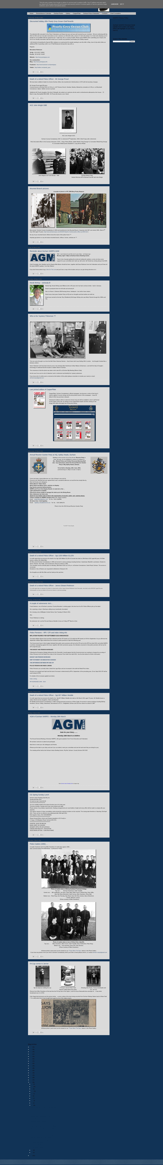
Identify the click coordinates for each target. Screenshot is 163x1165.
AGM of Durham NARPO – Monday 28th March (48, 716)
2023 (31, 1054)
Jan (32, 1152)
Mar (32, 1105)
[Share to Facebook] (41, 72)
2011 (31, 1082)
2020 (31, 1061)
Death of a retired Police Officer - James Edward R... (44, 1130)
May (32, 1100)
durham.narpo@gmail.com (100, 952)
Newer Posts (32, 1038)
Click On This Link (51, 269)
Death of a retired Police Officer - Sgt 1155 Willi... (43, 1128)
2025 (31, 1049)
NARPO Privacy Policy (118, 20)
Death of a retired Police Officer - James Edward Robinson (52, 585)
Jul (32, 1096)
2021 (31, 1058)
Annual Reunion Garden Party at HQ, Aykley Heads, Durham (53, 455)
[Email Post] (33, 71)
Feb (32, 1150)
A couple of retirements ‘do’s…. (41, 603)
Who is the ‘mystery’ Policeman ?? (43, 316)
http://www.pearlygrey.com (43, 57)
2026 (31, 1047)
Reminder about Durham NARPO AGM (44, 251)
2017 (31, 1068)
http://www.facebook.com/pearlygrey (46, 64)
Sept (32, 1091)
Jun (32, 1098)
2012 (31, 1080)
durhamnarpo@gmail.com (37, 378)
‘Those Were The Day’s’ (75, 950)
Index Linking (33, 678)
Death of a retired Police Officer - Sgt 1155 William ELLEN (52, 556)
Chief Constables (115, 13)
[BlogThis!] (38, 72)
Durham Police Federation (91, 13)
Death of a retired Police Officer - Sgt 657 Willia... (43, 1137)
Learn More (114, 4)
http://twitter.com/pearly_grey (42, 67)
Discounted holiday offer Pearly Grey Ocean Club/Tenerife (51, 21)
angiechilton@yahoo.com (41, 499)
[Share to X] (39, 72)
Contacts (104, 13)
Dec (32, 1084)
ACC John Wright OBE (38, 105)
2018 (31, 1065)
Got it (122, 4)
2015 (31, 1072)
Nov (32, 1086)
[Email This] (36, 72)
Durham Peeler (58, 13)
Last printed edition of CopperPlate (43, 389)
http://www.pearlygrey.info (40, 61)
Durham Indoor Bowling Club (67, 783)
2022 (31, 1056)
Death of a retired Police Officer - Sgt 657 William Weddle (51, 695)
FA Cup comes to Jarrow (39, 964)
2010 (31, 1155)
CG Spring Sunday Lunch (39, 795)
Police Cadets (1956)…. (39, 844)
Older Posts (106, 1038)
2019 (31, 1063)
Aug (32, 1093)
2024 (31, 1051)
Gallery (68, 13)
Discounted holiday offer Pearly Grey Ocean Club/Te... (44, 1107)
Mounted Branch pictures (39, 188)
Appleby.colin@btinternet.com (42, 502)
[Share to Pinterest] (43, 72)
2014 (31, 1075)
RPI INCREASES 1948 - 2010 (38, 681)
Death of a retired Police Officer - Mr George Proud (49, 79)
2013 (31, 1077)
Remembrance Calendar (43, 13)
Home (31, 13)
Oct (32, 1089)
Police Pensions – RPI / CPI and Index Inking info (48, 633)
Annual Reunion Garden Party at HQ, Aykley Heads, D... (44, 1126)
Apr (32, 1103)
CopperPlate (77, 13)
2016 (31, 1070)
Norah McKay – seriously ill (40, 283)
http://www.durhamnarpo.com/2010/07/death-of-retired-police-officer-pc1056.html (66, 232)
